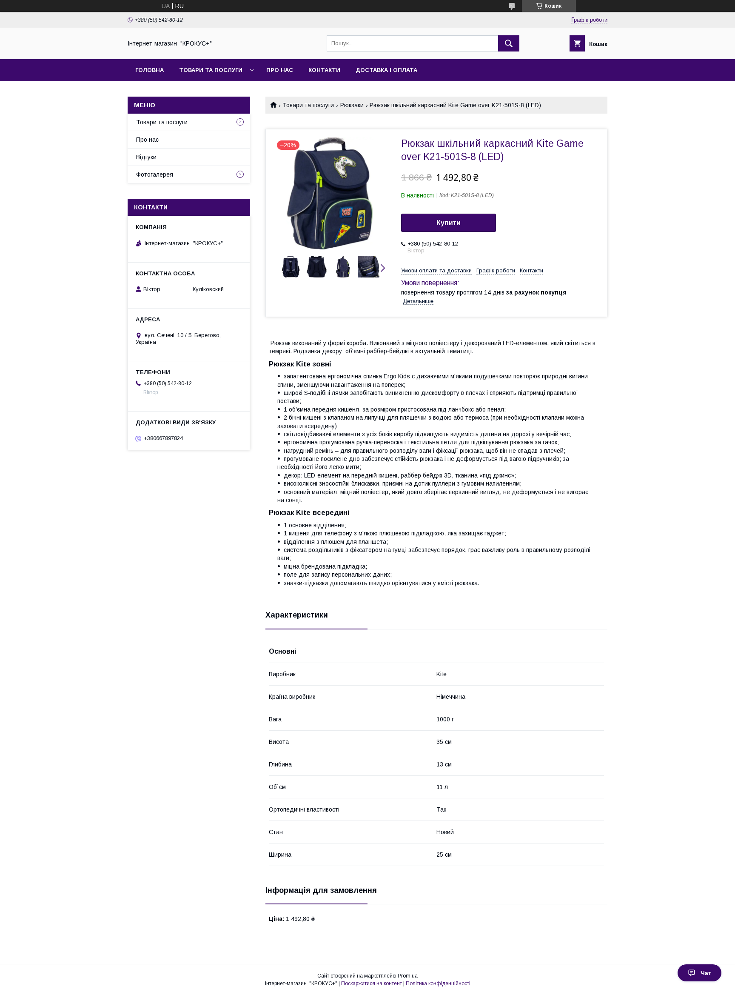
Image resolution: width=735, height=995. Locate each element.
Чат (706, 972)
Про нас (279, 70)
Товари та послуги (210, 70)
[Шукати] (508, 43)
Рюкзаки (352, 105)
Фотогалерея (154, 174)
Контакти (324, 70)
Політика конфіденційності (438, 983)
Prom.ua (408, 976)
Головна (149, 70)
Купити (448, 222)
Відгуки (146, 157)
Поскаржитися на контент (371, 983)
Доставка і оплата (386, 70)
